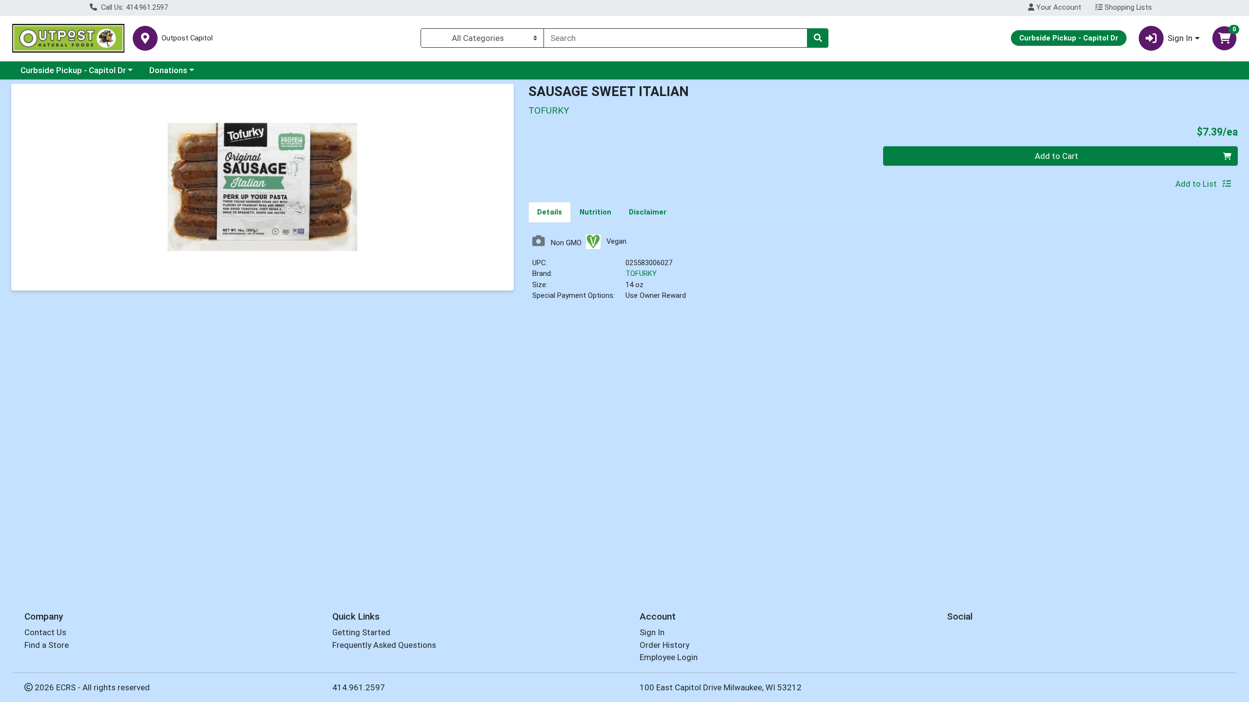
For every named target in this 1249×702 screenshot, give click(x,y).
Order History (664, 645)
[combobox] (675, 38)
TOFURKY (641, 273)
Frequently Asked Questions (384, 645)
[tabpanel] (883, 271)
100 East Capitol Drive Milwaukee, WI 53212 (721, 687)
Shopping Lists (1127, 7)
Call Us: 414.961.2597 (133, 7)
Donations (168, 70)
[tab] (549, 211)
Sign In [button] (1180, 38)
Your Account (1057, 7)
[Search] (817, 38)
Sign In (652, 632)
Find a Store (46, 645)
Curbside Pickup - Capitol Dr (73, 70)
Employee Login (669, 657)
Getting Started (361, 632)
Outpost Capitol (187, 38)
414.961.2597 (358, 687)
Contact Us (45, 632)
